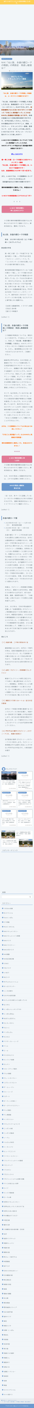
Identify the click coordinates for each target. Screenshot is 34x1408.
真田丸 (6, 1335)
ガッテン (7, 1064)
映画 (5, 1289)
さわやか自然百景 (10, 996)
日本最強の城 (8, 1275)
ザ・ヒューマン (9, 1087)
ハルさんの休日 (9, 1142)
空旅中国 (7, 1344)
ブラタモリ (7, 1170)
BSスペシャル (8, 913)
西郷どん (7, 1358)
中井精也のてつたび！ (11, 1216)
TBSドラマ (7, 968)
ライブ (6, 1188)
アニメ (6, 1046)
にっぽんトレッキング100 (12, 1009)
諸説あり (7, 1362)
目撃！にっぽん (9, 1330)
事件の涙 (7, 1225)
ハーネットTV (8, 1147)
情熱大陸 (7, 1252)
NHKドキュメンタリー (6, 59)
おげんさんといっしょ (11, 982)
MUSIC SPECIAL (9, 927)
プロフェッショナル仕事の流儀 (14, 1179)
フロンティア (8, 1165)
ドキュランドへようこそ (12, 1124)
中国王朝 (7, 1220)
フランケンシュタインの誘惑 (13, 1161)
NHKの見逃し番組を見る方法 (17, 486)
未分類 (6, 1298)
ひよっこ (7, 1028)
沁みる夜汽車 (8, 1312)
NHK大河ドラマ (9, 950)
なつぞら (7, 1005)
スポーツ (7, 1096)
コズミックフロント (10, 1083)
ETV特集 (7, 922)
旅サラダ (7, 1266)
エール (6, 1051)
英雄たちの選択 (9, 1353)
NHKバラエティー (9, 945)
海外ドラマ (7, 1317)
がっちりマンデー (10, 986)
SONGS (6, 963)
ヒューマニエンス (10, 1151)
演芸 (5, 1321)
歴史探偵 (7, 1303)
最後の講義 (7, 1294)
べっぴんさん (8, 1032)
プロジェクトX (9, 1174)
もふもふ (7, 1037)
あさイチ (7, 977)
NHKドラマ (7, 941)
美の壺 (6, 1349)
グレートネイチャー (10, 1078)
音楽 (5, 1381)
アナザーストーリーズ (11, 1041)
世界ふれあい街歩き (10, 1211)
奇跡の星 (7, 1248)
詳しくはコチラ (17, 154)
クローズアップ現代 (10, 1069)
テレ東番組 (7, 1115)
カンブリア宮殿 (9, 1060)
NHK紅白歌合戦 (9, 959)
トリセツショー (9, 1119)
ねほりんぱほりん (10, 1018)
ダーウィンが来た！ (10, 1101)
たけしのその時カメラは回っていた (15, 1000)
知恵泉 (6, 1339)
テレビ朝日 (7, 1110)
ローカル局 (7, 1197)
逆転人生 (7, 1367)
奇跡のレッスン (9, 1243)
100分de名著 (8, 908)
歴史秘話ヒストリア (10, 1307)
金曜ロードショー (10, 1372)
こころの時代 (8, 991)
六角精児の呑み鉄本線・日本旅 (14, 1229)
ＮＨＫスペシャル (10, 1390)
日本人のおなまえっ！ (11, 1271)
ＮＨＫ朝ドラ (8, 1394)
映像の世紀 (7, 1284)
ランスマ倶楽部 (9, 1193)
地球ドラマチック (10, 1239)
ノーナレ (7, 1138)
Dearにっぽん (8, 918)
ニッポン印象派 (9, 1133)
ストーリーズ (8, 1092)
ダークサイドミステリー (12, 1106)
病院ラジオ (7, 1326)
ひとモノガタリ (9, 1023)
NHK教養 (7, 954)
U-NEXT (6, 973)
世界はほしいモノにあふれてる (14, 1206)
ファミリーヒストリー (11, 1156)
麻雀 (5, 1385)
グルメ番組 (7, 1073)
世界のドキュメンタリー (12, 1202)
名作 (5, 1234)
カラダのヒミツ (9, 1055)
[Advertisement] (17, 22)
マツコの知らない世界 (11, 1184)
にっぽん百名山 (9, 1014)
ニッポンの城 (8, 1128)
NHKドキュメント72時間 (12, 936)
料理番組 (7, 1261)
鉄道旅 (6, 1376)
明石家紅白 (7, 1280)
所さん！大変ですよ (10, 1257)
